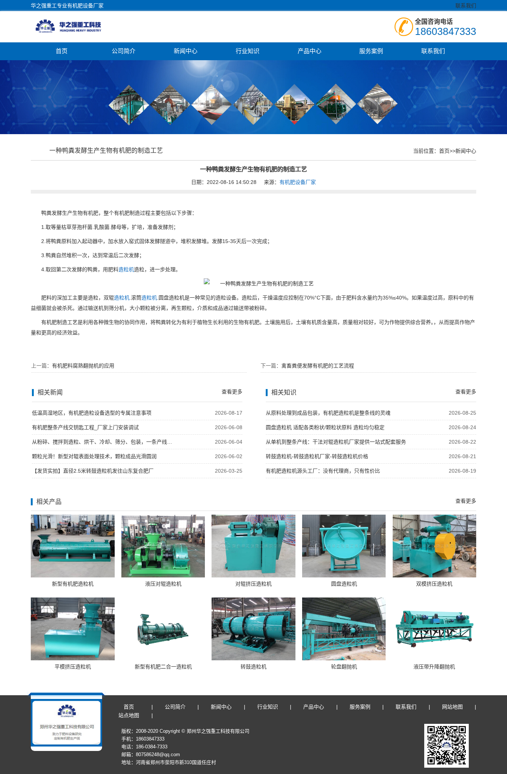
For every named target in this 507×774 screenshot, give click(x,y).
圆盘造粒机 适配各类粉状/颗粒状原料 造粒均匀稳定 (325, 427)
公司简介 (123, 51)
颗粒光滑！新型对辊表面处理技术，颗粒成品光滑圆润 (94, 456)
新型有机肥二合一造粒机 (163, 667)
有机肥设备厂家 (297, 182)
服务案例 (371, 51)
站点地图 (128, 715)
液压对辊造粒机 (163, 584)
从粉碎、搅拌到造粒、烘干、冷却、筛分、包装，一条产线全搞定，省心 (104, 442)
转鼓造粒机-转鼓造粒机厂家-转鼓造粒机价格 (317, 456)
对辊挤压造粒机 (253, 584)
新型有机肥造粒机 (73, 584)
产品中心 (309, 51)
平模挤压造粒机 (73, 667)
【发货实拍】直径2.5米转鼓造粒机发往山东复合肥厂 (93, 471)
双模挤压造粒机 (434, 584)
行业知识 (247, 51)
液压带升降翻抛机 (434, 667)
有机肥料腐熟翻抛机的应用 (83, 366)
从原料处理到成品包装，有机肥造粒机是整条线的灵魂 (328, 413)
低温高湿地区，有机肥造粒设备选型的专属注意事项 (91, 413)
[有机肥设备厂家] (77, 26)
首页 (62, 51)
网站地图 (452, 707)
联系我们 (465, 6)
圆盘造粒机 (344, 584)
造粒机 (126, 269)
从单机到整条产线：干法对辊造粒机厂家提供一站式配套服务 (336, 442)
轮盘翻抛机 (344, 667)
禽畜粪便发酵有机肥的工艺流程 (317, 366)
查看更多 (232, 392)
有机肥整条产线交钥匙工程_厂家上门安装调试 (85, 427)
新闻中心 (185, 51)
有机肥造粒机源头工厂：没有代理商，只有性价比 (323, 471)
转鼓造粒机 (253, 667)
